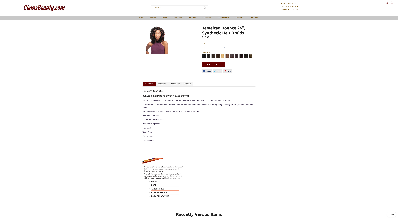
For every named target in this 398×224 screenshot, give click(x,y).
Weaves (153, 18)
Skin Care (179, 18)
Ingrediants (175, 84)
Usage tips (162, 84)
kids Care (241, 18)
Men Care (255, 18)
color (205, 43)
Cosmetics (207, 18)
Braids (166, 18)
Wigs (142, 18)
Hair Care (193, 18)
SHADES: (206, 52)
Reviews (187, 84)
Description (149, 84)
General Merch (224, 18)
